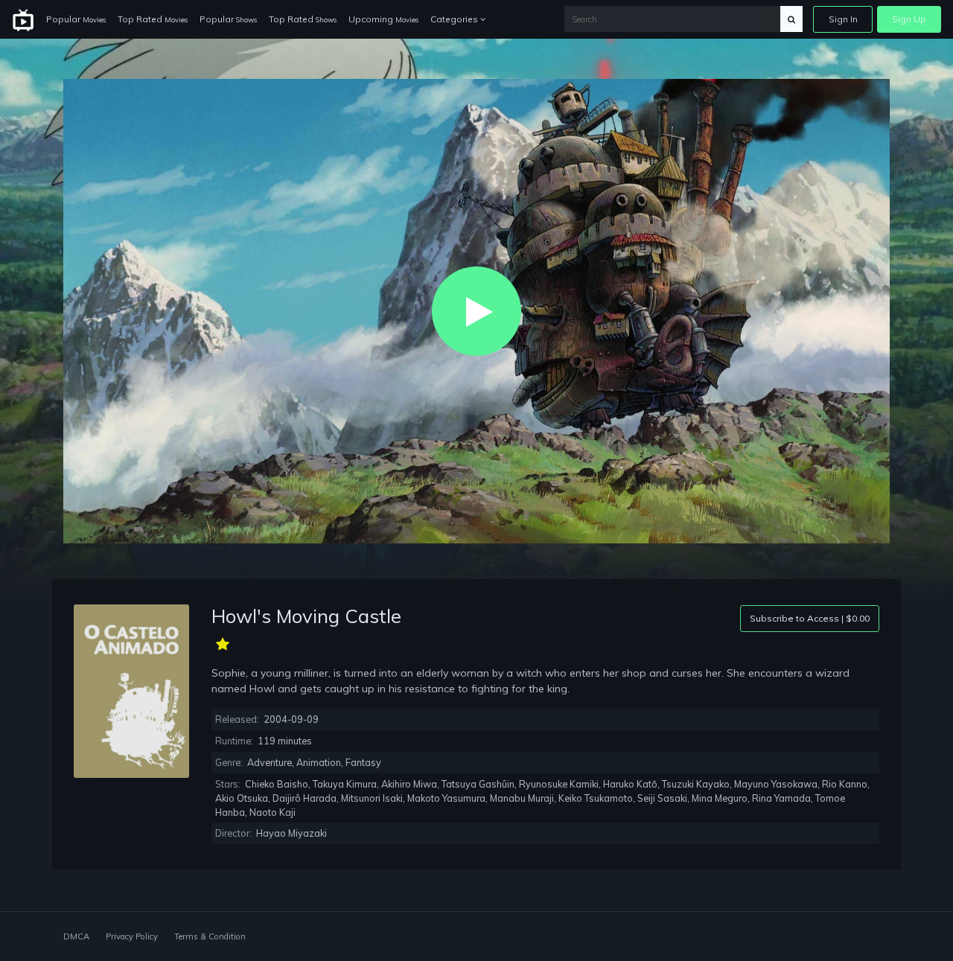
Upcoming (383, 19)
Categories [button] (455, 19)
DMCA (76, 936)
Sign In (843, 19)
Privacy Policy (132, 936)
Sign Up (909, 19)
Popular (76, 19)
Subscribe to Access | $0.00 (810, 618)
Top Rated (153, 19)
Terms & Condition (210, 936)
